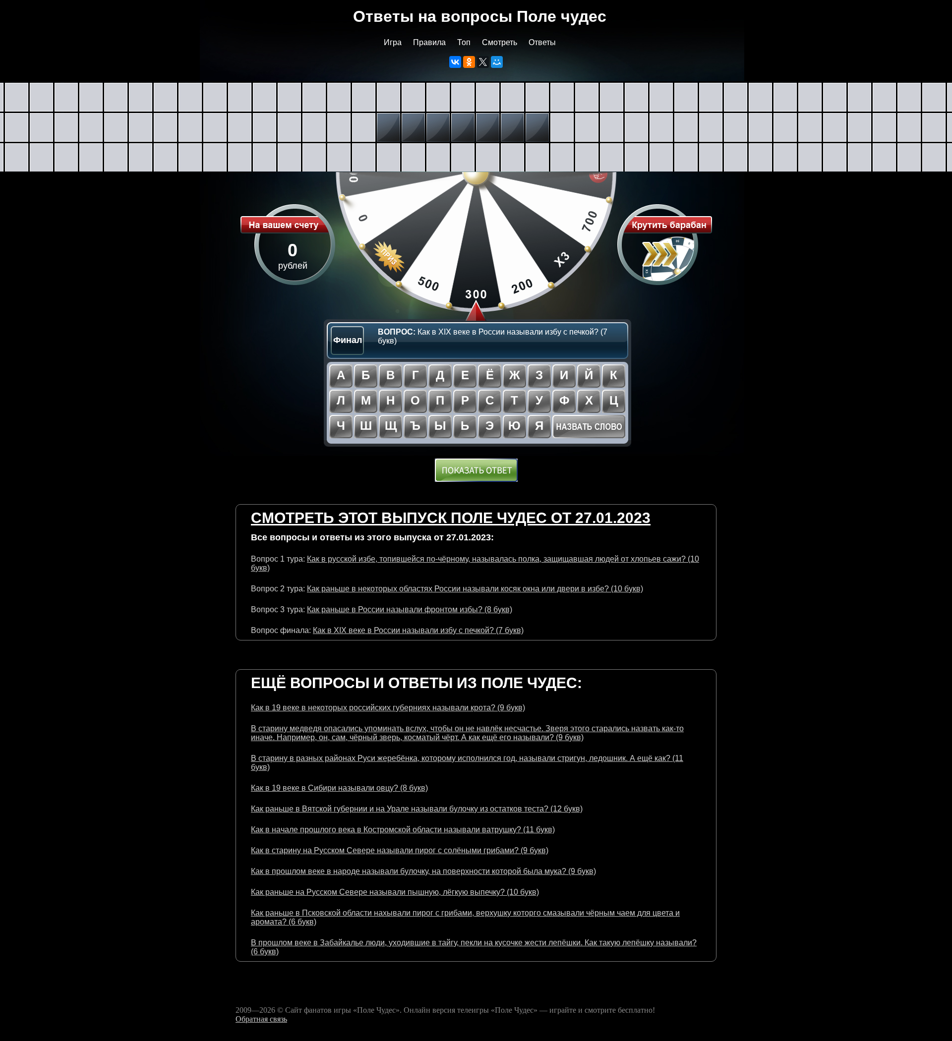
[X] (483, 62)
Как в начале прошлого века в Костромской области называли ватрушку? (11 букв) (403, 829)
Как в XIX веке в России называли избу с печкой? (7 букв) (418, 630)
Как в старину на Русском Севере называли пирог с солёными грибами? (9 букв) (399, 850)
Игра (393, 42)
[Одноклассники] (469, 62)
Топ (464, 42)
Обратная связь (261, 1019)
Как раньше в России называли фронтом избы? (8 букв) (409, 609)
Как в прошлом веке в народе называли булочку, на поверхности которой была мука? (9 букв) (423, 871)
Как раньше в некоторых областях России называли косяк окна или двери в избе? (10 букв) (475, 588)
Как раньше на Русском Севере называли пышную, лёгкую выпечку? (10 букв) (395, 892)
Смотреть (499, 42)
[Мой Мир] (497, 62)
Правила (429, 42)
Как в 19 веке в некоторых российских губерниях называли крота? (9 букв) (388, 707)
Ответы (542, 42)
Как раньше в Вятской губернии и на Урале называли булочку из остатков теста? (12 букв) (417, 809)
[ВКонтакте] (455, 62)
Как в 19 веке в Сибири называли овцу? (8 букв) (339, 788)
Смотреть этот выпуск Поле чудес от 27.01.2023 (451, 518)
